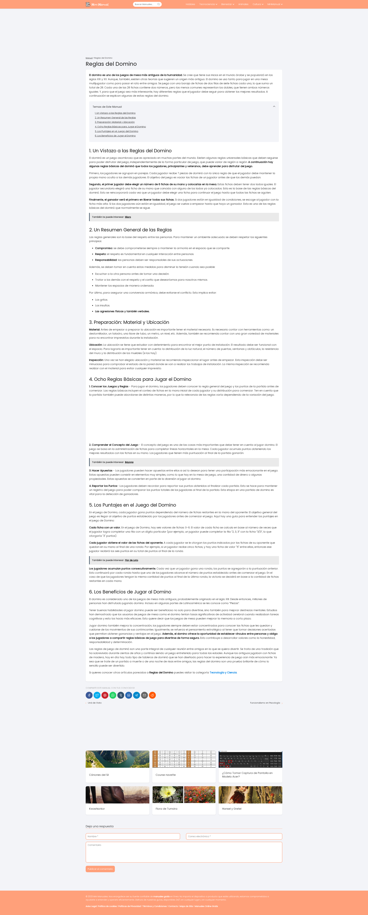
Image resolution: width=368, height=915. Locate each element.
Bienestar (226, 4)
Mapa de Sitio (186, 906)
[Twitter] (97, 695)
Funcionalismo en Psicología (265, 702)
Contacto (173, 906)
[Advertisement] (184, 33)
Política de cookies (107, 906)
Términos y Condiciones (154, 906)
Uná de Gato (95, 702)
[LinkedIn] (128, 695)
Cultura (257, 4)
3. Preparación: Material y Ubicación (115, 122)
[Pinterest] (104, 695)
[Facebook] (89, 695)
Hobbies (190, 4)
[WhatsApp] (112, 695)
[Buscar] (159, 4)
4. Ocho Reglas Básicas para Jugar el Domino (120, 126)
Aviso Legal (91, 906)
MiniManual (274, 4)
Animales (243, 4)
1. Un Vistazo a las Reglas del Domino (115, 113)
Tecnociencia (207, 4)
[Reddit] (152, 695)
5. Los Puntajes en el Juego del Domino (116, 131)
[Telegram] (136, 695)
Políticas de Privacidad (129, 906)
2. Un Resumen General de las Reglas (115, 117)
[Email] (144, 695)
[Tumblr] (120, 695)
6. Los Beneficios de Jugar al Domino (115, 135)
